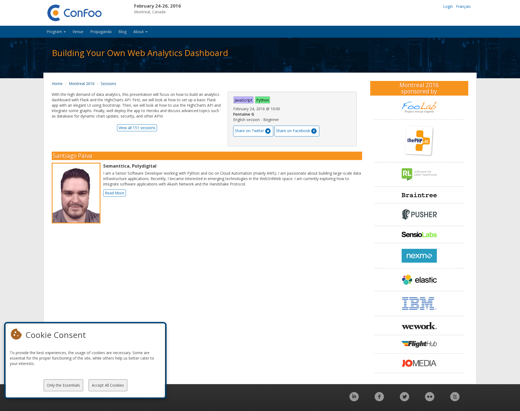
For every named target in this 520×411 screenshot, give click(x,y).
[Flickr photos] (430, 399)
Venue (78, 31)
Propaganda (101, 31)
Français (463, 6)
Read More (114, 192)
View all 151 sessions (137, 127)
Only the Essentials (63, 385)
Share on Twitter (249, 130)
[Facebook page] (379, 399)
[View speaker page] (77, 193)
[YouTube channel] (455, 399)
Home (57, 83)
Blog (122, 31)
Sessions (108, 83)
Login (448, 6)
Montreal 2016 (82, 83)
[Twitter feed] (404, 399)
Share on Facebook (293, 130)
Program (55, 31)
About (139, 31)
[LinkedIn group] (354, 399)
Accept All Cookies (108, 385)
